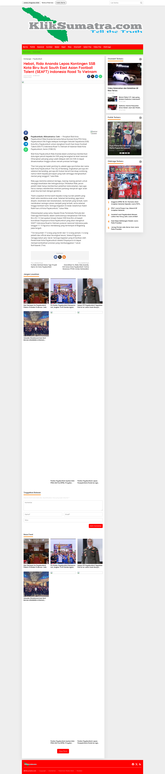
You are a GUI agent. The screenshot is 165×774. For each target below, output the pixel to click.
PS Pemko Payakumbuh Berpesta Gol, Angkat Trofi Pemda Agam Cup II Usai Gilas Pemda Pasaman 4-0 (63, 306)
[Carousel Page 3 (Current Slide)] (126, 153)
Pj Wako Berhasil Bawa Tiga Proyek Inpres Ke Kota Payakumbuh (44, 265)
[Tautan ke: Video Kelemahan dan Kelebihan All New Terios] (124, 74)
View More (63, 751)
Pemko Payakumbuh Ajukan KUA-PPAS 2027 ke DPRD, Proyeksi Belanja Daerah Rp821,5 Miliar (63, 482)
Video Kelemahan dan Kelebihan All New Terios (123, 89)
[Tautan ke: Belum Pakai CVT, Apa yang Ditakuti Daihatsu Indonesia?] (112, 99)
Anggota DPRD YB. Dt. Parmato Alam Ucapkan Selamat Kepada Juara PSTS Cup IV (125, 203)
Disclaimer (52, 771)
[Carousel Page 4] (129, 153)
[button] (141, 3)
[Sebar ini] (88, 76)
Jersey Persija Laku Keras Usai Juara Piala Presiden (125, 228)
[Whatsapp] (100, 76)
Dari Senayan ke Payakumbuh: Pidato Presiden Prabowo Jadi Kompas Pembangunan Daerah (35, 306)
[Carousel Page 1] (120, 153)
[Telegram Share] (96, 76)
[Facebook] (55, 257)
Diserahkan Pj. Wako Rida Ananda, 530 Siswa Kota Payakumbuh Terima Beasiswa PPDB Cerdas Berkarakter (75, 266)
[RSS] (64, 257)
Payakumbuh (28, 77)
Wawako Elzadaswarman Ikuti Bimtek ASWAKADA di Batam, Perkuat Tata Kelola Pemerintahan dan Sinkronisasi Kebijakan (35, 339)
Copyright (42, 771)
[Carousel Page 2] (123, 153)
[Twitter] (60, 257)
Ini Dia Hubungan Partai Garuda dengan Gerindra (123, 132)
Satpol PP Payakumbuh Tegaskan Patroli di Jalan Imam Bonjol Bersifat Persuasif (89, 306)
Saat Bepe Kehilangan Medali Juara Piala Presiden (124, 222)
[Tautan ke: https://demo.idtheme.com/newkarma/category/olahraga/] (140, 161)
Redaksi (79, 771)
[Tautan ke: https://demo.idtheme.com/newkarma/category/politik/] (140, 117)
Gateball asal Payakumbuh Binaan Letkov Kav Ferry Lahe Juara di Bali (124, 215)
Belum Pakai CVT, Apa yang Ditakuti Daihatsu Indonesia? (129, 98)
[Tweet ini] (92, 76)
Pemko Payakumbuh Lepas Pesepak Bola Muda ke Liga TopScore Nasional (87, 482)
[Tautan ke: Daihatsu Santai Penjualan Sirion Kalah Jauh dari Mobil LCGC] (112, 107)
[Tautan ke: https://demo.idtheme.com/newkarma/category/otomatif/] (140, 59)
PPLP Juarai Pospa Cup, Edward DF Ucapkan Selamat (124, 209)
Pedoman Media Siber (66, 771)
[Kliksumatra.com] (82, 25)
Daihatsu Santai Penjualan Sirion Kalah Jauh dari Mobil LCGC (129, 107)
